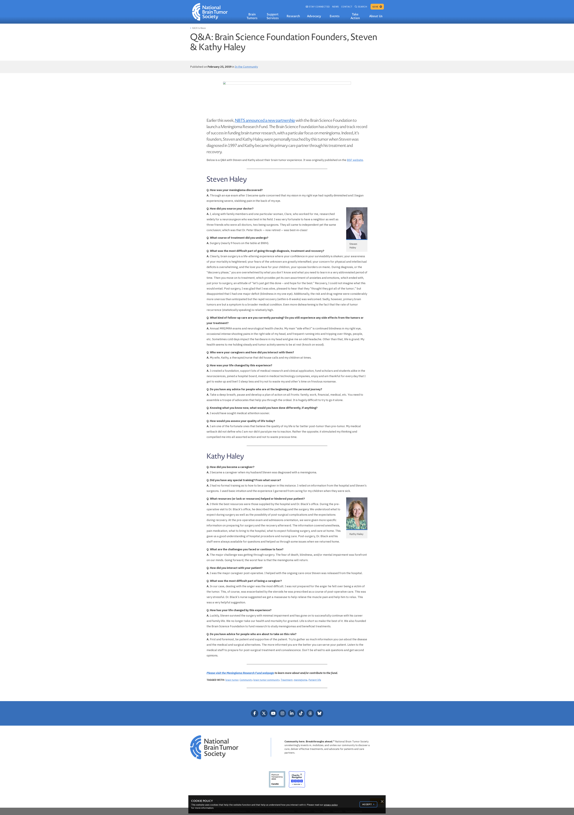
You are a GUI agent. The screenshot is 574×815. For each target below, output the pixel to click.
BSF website (355, 160)
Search (362, 6)
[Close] (382, 801)
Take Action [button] (355, 16)
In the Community (246, 66)
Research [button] (293, 16)
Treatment (287, 680)
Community (246, 680)
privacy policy (331, 804)
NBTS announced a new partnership (265, 120)
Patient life (315, 680)
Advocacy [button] (314, 16)
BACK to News (199, 28)
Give (375, 6)
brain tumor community (266, 680)
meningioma (300, 680)
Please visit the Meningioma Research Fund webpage (240, 673)
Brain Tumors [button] (252, 16)
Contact (346, 6)
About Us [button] (376, 16)
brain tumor (231, 680)
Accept (367, 804)
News (335, 6)
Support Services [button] (273, 16)
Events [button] (335, 16)
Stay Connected (319, 6)
